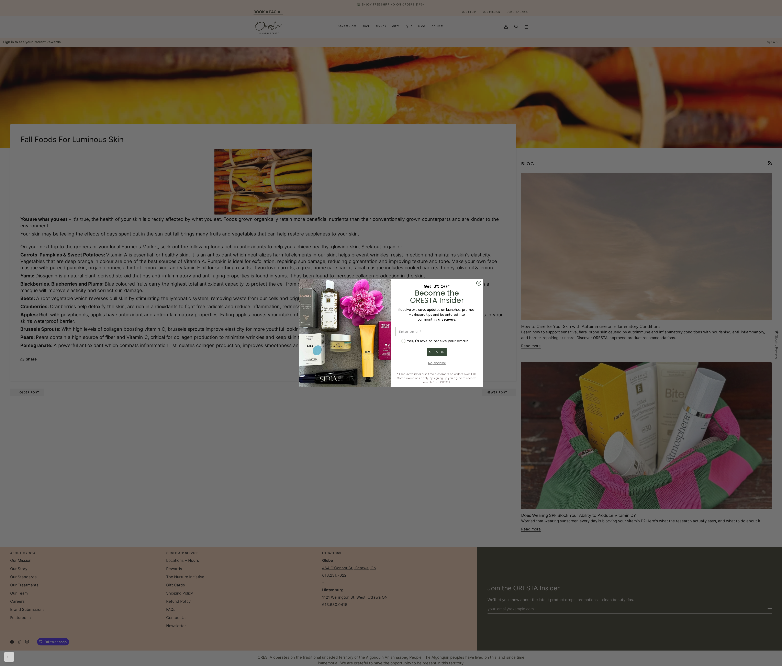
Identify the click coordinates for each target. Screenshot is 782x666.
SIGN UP (437, 352)
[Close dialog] (479, 283)
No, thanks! (437, 363)
